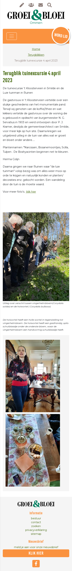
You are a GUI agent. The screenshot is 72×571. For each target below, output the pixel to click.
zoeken (36, 526)
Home (36, 49)
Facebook (36, 563)
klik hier (31, 191)
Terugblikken (36, 55)
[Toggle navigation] (11, 36)
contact (36, 522)
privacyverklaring (36, 530)
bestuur (36, 518)
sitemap (36, 534)
